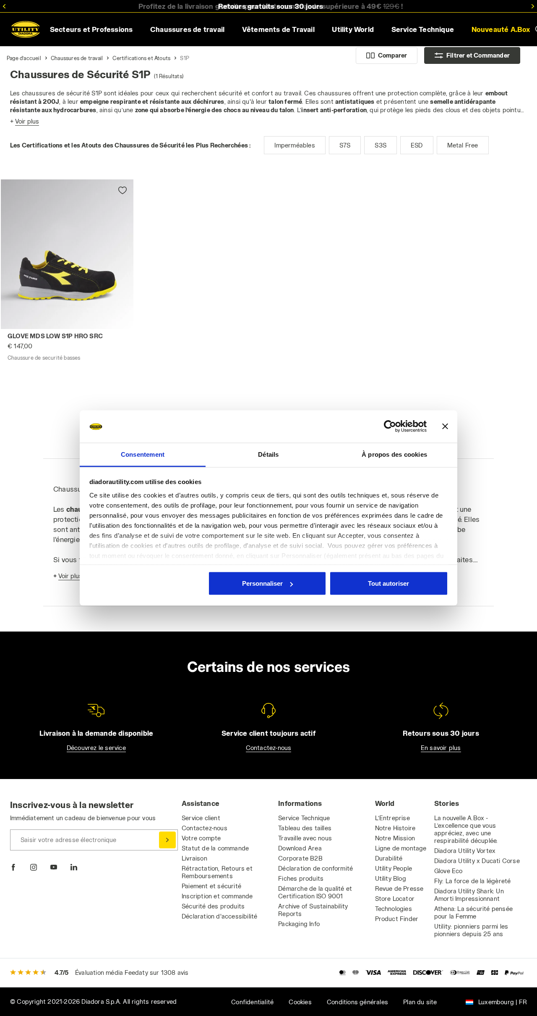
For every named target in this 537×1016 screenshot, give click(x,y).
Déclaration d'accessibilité (219, 916)
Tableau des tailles (304, 828)
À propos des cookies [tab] (394, 454)
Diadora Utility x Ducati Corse (477, 860)
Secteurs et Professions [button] (91, 29)
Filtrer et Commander (478, 55)
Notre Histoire (395, 828)
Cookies (300, 1001)
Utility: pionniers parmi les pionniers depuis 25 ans (471, 930)
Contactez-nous (269, 747)
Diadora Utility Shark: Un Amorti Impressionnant (469, 894)
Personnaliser (262, 583)
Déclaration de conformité (315, 868)
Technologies (393, 908)
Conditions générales (357, 1001)
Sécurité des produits (213, 906)
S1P (184, 58)
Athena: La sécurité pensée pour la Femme (473, 912)
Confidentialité (252, 1001)
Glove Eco (448, 870)
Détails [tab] (268, 454)
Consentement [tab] (142, 454)
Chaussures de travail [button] (187, 29)
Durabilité (389, 858)
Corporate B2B (300, 858)
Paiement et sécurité (211, 886)
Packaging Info (299, 923)
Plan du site (420, 1001)
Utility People (393, 868)
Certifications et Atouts (141, 58)
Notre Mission (395, 838)
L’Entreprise (392, 817)
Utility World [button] (353, 29)
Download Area (300, 848)
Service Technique (304, 817)
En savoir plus (441, 747)
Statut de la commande (215, 848)
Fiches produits (300, 878)
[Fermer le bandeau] (445, 426)
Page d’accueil (24, 58)
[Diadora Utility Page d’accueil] (25, 29)
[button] (116, 196)
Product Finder (397, 918)
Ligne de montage (401, 848)
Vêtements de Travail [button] (278, 29)
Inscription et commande (217, 896)
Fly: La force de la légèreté (472, 880)
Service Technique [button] (422, 29)
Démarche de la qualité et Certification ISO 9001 (315, 892)
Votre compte (201, 838)
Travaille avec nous (305, 838)
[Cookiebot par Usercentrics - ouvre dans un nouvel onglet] (390, 426)
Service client (201, 817)
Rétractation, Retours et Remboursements (217, 872)
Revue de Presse (399, 888)
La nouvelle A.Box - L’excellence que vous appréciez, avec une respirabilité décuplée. (466, 829)
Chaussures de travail (77, 58)
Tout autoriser (388, 583)
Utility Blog (390, 878)
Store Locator (395, 898)
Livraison (194, 858)
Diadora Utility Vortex (464, 850)
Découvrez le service (96, 747)
